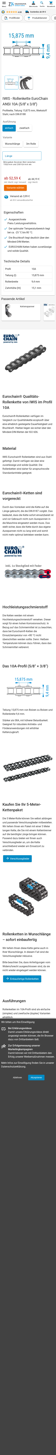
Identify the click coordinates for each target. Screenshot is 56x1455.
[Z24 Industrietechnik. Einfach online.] (17, 4)
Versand (22, 182)
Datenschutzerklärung (13, 1066)
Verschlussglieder (19, 858)
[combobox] (22, 156)
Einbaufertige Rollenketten (24, 978)
